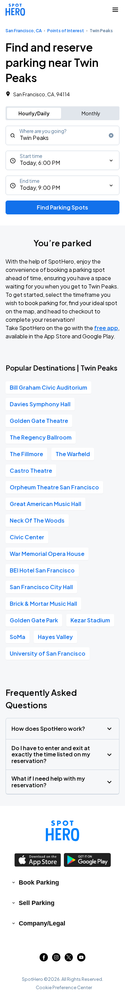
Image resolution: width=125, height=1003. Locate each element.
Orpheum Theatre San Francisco (54, 487)
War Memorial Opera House (47, 553)
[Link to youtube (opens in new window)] (81, 959)
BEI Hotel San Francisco (42, 570)
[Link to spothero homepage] (62, 830)
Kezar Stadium (90, 620)
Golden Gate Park (34, 620)
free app (106, 327)
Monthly (91, 113)
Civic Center (27, 537)
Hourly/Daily (34, 113)
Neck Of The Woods (37, 520)
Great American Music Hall (45, 503)
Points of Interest (65, 30)
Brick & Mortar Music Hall (43, 603)
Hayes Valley (55, 636)
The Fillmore (26, 454)
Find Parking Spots (62, 207)
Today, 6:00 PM (40, 162)
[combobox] (62, 135)
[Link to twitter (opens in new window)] (69, 959)
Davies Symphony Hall (40, 404)
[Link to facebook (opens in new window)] (44, 959)
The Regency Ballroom (41, 437)
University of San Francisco (47, 653)
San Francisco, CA (24, 30)
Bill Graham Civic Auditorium (48, 387)
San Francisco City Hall (41, 587)
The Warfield (73, 454)
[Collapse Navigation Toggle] (115, 10)
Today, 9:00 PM (40, 187)
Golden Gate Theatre (39, 420)
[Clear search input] (111, 135)
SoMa (17, 636)
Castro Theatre (31, 470)
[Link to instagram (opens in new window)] (56, 959)
